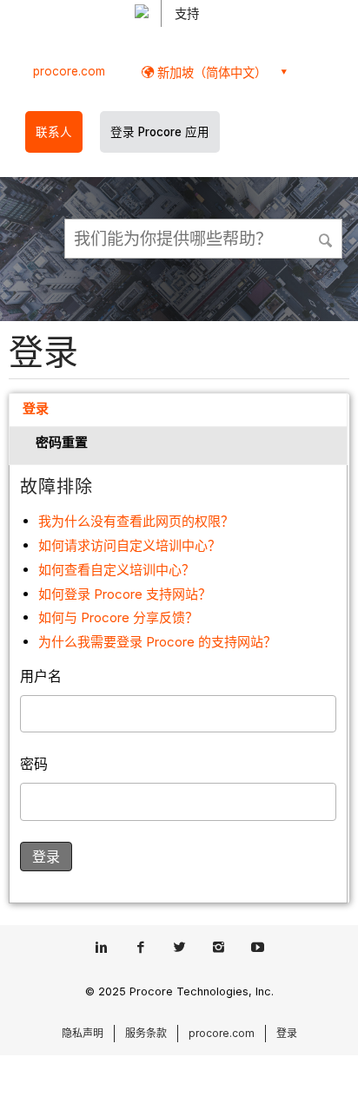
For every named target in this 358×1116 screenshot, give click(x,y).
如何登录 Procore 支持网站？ (124, 594)
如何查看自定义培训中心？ (116, 569)
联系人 (54, 132)
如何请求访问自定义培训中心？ (129, 545)
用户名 (41, 676)
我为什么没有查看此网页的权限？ (136, 521)
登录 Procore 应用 (159, 132)
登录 (36, 408)
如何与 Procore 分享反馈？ (118, 617)
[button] (326, 237)
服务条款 (146, 1033)
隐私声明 (82, 1033)
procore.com (69, 71)
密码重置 (62, 442)
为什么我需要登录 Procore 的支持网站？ (157, 641)
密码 (34, 763)
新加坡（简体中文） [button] (210, 72)
